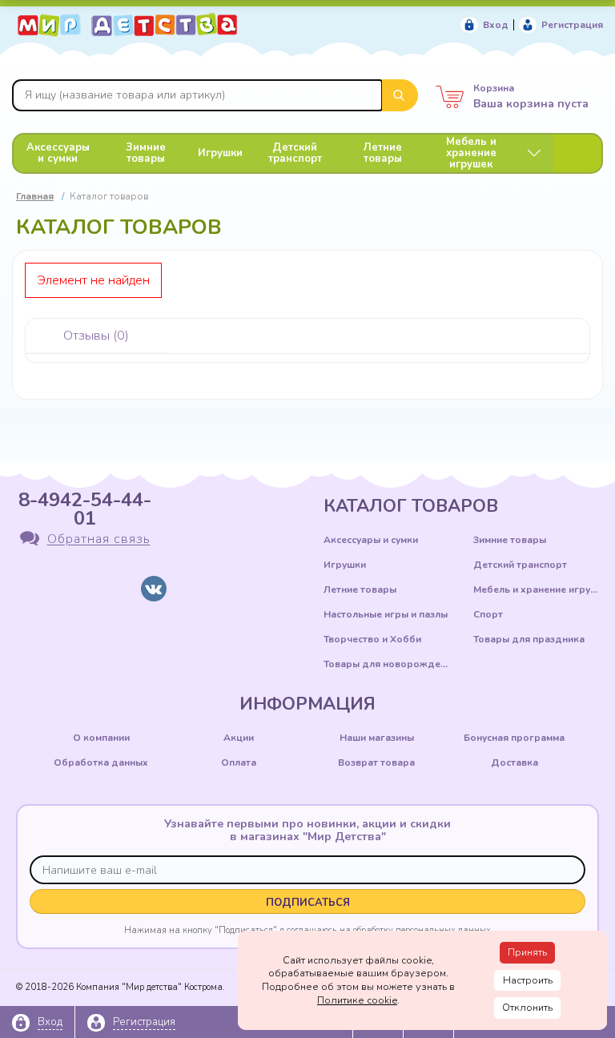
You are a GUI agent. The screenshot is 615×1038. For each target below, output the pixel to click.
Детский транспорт (295, 153)
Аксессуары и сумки (58, 153)
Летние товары (383, 153)
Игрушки (220, 153)
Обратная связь (99, 540)
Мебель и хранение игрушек (471, 153)
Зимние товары (146, 153)
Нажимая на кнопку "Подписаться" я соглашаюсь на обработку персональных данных (307, 929)
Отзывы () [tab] (96, 335)
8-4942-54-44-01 (84, 509)
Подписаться (308, 902)
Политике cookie (357, 1000)
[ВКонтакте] (154, 588)
